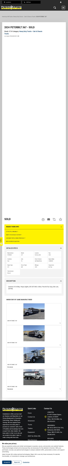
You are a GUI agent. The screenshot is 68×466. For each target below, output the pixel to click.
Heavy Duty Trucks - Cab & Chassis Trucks (25, 16)
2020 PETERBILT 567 (12, 320)
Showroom (31, 421)
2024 (50, 255)
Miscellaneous (32, 440)
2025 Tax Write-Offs (34, 436)
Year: (50, 253)
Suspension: (51, 265)
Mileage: (37, 265)
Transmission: (10, 271)
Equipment (31, 432)
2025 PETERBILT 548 (12, 386)
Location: (37, 253)
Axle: (22, 259)
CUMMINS (51, 261)
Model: (22, 253)
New (8, 261)
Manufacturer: (10, 253)
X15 (8, 267)
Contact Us (31, 417)
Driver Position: (38, 259)
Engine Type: (10, 265)
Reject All (17, 462)
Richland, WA (38, 255)
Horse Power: (24, 265)
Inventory (4, 16)
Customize (26, 462)
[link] (43, 219)
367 (22, 255)
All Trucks (10, 16)
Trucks (30, 424)
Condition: (9, 259)
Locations (8, 2)
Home (30, 413)
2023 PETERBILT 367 (12, 364)
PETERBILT (9, 255)
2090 (36, 267)
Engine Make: (51, 259)
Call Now (28, 2)
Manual (9, 273)
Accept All (7, 462)
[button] (60, 2)
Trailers (30, 428)
